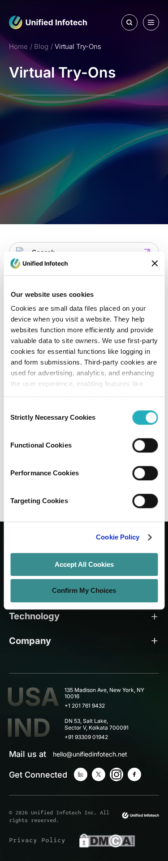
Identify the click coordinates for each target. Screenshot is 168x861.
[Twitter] (98, 774)
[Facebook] (134, 774)
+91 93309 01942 (86, 737)
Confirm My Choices (84, 591)
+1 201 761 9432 (85, 706)
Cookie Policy (117, 537)
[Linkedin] (80, 774)
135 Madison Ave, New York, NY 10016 (104, 693)
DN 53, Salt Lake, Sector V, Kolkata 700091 (97, 724)
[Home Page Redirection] (48, 22)
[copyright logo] (140, 815)
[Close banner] (154, 264)
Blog (41, 47)
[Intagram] (116, 774)
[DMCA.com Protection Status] (107, 840)
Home (18, 47)
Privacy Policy (37, 840)
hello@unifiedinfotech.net (90, 754)
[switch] (145, 445)
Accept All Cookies (84, 564)
